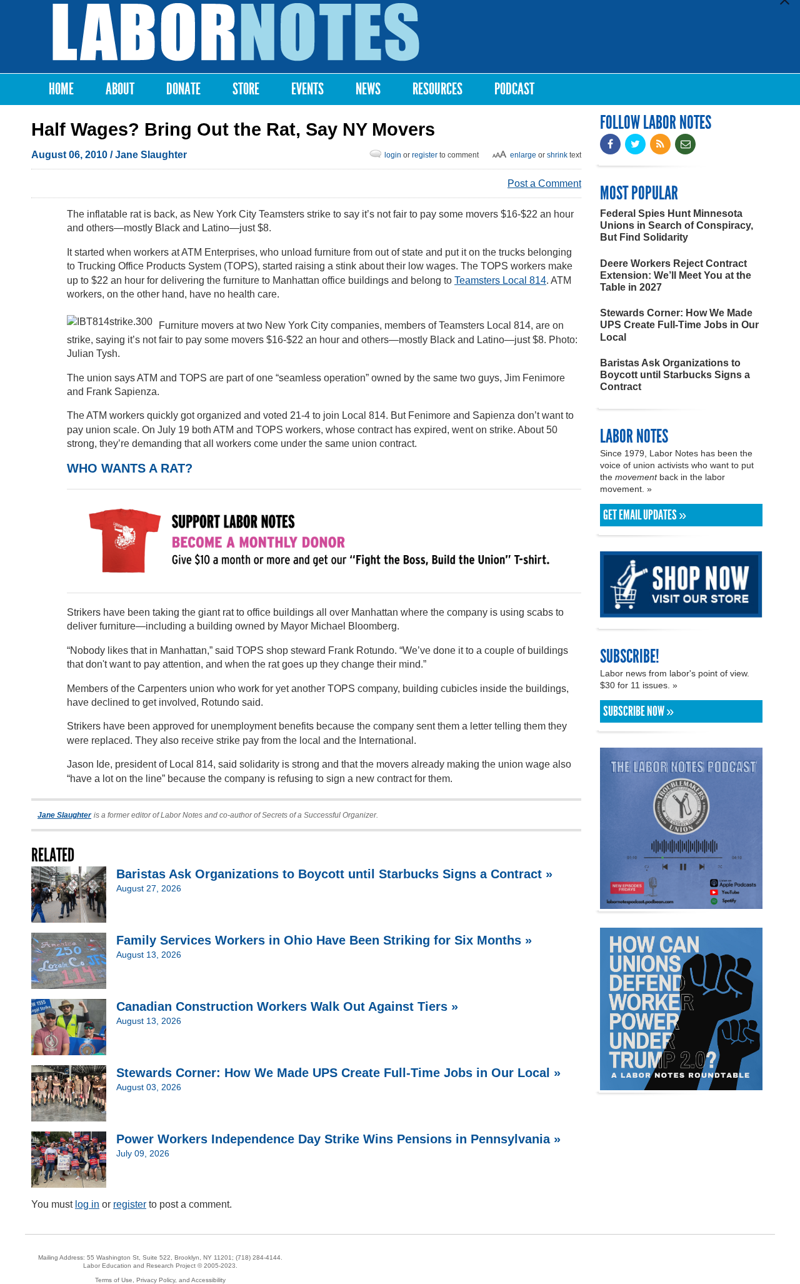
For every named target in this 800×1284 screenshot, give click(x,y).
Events (307, 89)
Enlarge (523, 155)
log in (87, 1204)
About (120, 89)
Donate (183, 89)
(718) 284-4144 (258, 1257)
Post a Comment (544, 183)
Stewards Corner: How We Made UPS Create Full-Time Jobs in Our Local (679, 325)
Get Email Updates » (644, 515)
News (368, 89)
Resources (437, 89)
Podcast (514, 89)
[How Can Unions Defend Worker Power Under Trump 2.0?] (681, 1084)
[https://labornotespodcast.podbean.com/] (681, 903)
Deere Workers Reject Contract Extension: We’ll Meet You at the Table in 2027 (675, 275)
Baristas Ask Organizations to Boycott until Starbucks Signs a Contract (675, 375)
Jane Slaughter (151, 154)
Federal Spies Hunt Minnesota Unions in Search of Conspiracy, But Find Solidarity (676, 225)
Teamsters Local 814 (500, 280)
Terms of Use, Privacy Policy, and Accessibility (160, 1279)
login (392, 155)
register (425, 155)
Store (245, 89)
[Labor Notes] (235, 32)
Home (61, 89)
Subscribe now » (638, 711)
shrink (557, 155)
